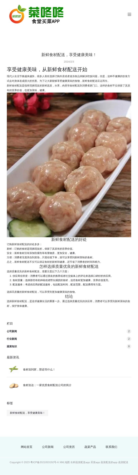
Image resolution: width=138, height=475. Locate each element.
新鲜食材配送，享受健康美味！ (27, 412)
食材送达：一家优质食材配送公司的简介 (47, 385)
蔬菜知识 (68, 346)
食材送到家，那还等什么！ (39, 369)
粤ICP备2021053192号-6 (44, 462)
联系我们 (111, 447)
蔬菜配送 (123, 462)
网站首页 (26, 447)
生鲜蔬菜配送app (80, 462)
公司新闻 (68, 331)
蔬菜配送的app (109, 462)
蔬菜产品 (90, 447)
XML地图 (64, 462)
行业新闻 (68, 338)
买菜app (95, 462)
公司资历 (69, 447)
